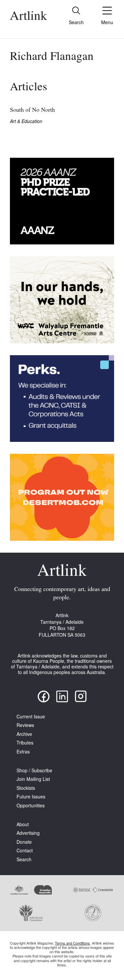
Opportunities (31, 805)
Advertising (28, 833)
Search (24, 859)
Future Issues (31, 796)
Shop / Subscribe (34, 770)
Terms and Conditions (72, 943)
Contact (25, 850)
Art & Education (26, 121)
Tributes (25, 743)
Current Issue (31, 716)
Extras (23, 751)
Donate (24, 842)
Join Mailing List (33, 779)
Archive (24, 734)
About (23, 824)
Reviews (25, 725)
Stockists (26, 788)
